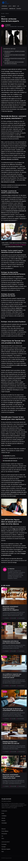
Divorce (19, 8)
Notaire (3, 820)
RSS (3, 851)
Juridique (4, 6)
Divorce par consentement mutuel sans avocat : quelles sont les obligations (11, 608)
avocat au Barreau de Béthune (18, 244)
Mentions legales (6, 849)
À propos (15, 578)
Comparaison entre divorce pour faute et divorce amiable (11, 642)
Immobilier (12, 8)
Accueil (2, 13)
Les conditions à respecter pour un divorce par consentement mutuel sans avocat (12, 675)
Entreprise (5, 8)
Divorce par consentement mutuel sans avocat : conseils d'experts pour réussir (11, 776)
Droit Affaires (5, 831)
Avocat (3, 818)
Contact (4, 846)
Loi (18, 6)
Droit (14, 6)
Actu (10, 6)
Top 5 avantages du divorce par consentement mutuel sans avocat (13, 709)
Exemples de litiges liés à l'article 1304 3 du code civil (11, 742)
